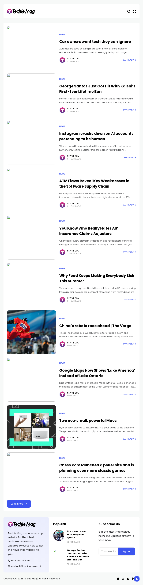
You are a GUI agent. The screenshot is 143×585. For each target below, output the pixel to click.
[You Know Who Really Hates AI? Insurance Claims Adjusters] (31, 237)
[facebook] (118, 579)
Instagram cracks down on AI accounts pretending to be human (96, 136)
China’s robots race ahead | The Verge (95, 325)
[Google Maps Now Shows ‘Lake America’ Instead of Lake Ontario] (31, 380)
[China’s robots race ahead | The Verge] (31, 332)
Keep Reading (129, 60)
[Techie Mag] (21, 11)
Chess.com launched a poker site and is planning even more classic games (96, 468)
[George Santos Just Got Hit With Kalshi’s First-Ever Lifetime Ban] (31, 95)
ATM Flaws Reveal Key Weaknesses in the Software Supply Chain (94, 183)
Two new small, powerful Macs (88, 420)
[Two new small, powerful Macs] (31, 427)
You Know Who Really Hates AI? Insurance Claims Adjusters (88, 231)
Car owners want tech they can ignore (95, 41)
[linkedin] (133, 579)
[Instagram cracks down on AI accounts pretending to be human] (31, 143)
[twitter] (123, 579)
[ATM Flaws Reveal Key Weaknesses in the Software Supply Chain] (31, 190)
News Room (73, 58)
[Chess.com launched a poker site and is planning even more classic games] (31, 474)
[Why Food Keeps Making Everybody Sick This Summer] (31, 285)
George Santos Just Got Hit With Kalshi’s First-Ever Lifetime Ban (97, 89)
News (62, 34)
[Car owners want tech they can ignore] (31, 48)
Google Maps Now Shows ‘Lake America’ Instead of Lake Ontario (97, 373)
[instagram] (128, 579)
